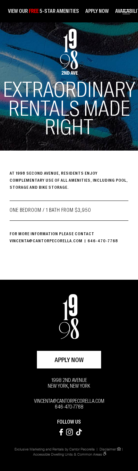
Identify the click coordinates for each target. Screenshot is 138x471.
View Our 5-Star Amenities (43, 11)
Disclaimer (107, 449)
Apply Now (69, 360)
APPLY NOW (97, 11)
